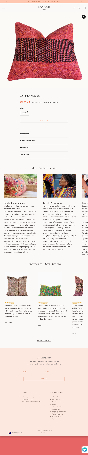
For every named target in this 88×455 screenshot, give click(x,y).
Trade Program (57, 407)
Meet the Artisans (58, 402)
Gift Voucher (56, 409)
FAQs (54, 404)
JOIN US (44, 379)
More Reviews (44, 341)
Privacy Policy (56, 416)
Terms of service (57, 414)
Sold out (44, 121)
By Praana (44, 433)
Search (54, 419)
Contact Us (56, 399)
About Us (55, 397)
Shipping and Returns (59, 412)
